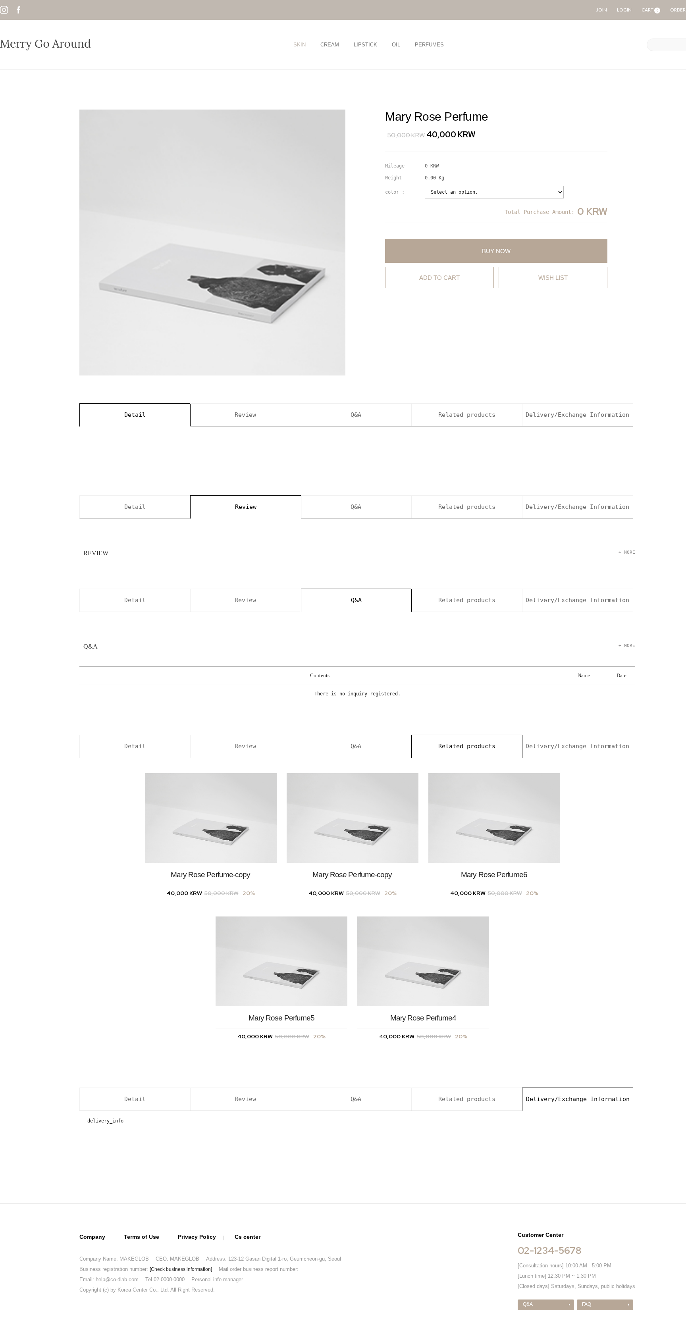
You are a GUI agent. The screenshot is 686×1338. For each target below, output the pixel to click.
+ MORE (627, 552)
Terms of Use (141, 1237)
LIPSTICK (365, 45)
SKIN (299, 45)
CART (650, 10)
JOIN (601, 10)
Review (245, 414)
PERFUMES (429, 45)
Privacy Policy (197, 1237)
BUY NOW (496, 251)
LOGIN (624, 10)
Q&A (356, 414)
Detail (135, 414)
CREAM (329, 45)
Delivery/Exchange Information (577, 414)
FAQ (586, 1304)
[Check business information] (181, 1269)
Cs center (247, 1237)
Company (92, 1237)
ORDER (678, 10)
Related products (466, 414)
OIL (396, 45)
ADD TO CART (439, 277)
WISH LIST (553, 277)
